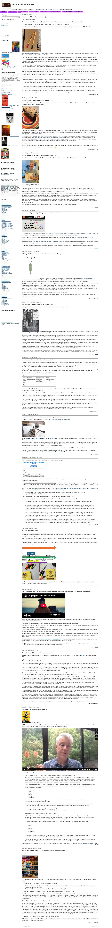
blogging (3, 208)
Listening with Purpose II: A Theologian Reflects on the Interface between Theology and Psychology (44, 451)
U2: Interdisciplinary (6, 88)
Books (3, 211)
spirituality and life (5, 288)
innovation (3, 243)
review (5, 185)
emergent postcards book (6, 221)
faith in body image (5, 229)
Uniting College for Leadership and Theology (9, 169)
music (3, 256)
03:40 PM (96, 354)
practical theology (5, 270)
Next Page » (95, 926)
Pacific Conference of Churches (55, 241)
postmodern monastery (6, 268)
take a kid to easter (5, 291)
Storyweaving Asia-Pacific (7, 90)
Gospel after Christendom (7, 94)
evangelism (3, 227)
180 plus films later (77, 655)
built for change (4, 213)
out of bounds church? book (7, 259)
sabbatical (3, 285)
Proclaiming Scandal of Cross (13, 105)
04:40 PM (96, 703)
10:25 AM (96, 94)
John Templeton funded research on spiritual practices (46, 137)
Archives (3, 36)
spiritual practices (5, 287)
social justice (4, 286)
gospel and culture (5, 241)
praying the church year (6, 272)
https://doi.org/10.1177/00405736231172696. (87, 843)
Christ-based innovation (6, 215)
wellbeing (3, 302)
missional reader (4, 255)
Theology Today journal (40, 724)
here (75, 204)
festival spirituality (5, 230)
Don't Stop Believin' (5, 110)
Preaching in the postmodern (7, 273)
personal (3, 261)
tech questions (4, 293)
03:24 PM (96, 298)
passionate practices (5, 260)
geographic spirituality (5, 240)
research (3, 283)
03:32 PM (96, 844)
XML (8, 35)
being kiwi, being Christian (6, 207)
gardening (3, 239)
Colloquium (47, 879)
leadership (3, 245)
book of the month (5, 210)
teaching (3, 292)
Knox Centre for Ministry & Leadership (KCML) (9, 163)
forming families (4, 236)
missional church (4, 254)
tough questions (4, 297)
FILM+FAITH (33, 11)
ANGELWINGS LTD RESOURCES (50, 11)
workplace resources (5, 304)
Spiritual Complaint (6, 92)
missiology (3, 251)
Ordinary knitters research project (66, 893)
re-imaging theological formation (7, 276)
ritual (2, 284)
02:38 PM (96, 207)
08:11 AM (96, 454)
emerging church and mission (7, 223)
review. (2, 193)
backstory (72, 724)
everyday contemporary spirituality (7, 228)
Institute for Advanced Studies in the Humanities (86, 233)
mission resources (5, 252)
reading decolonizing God (6, 282)
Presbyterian (4, 274)
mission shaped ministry (6, 253)
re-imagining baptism (5, 277)
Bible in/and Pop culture (14, 136)
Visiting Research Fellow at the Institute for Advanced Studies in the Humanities (71, 488)
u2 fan (3, 299)
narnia (3, 257)
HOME (3, 11)
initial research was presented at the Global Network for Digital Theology (40, 483)
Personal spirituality (5, 262)
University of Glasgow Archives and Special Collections (49, 639)
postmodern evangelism (6, 267)
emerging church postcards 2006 (7, 225)
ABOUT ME (12, 11)
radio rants (3, 275)
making (3, 247)
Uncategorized (4, 300)
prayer (3, 271)
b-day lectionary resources (6, 205)
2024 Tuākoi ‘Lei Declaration (39, 241)
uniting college (4, 301)
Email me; (6, 25)
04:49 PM (96, 585)
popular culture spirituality (6, 266)
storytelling (3, 289)
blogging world (4, 209)
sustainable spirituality (5, 290)
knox (2, 244)
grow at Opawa (4, 242)
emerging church (4, 222)
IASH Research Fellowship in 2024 (84, 237)
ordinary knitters (4, 258)
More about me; (4, 35)
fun (2, 238)
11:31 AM (96, 149)
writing (3, 306)
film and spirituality (5, 231)
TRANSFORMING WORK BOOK (72, 11)
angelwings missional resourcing (7, 201)
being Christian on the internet (7, 206)
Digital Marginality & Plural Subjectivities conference (57, 233)
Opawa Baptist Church (5, 174)
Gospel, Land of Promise (6, 107)
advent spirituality (5, 200)
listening (3, 246)
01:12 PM (96, 922)
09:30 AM (96, 647)
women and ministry (5, 303)
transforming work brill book (6, 298)
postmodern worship (5, 269)
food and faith (4, 232)
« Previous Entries (26, 926)
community (3, 216)
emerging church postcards (6, 224)
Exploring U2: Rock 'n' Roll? (12, 145)
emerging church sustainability (7, 226)
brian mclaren (4, 212)
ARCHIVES (23, 11)
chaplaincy (3, 214)
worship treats (4, 305)
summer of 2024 (33, 490)
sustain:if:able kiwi (23, 4)
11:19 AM (96, 411)
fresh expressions (5, 237)
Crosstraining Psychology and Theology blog (60, 419)
